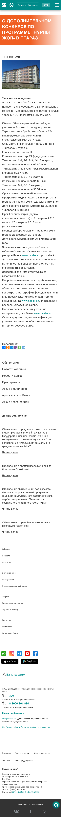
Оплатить (6, 760)
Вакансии (6, 562)
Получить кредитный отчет (14, 585)
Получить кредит (22, 752)
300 (11, 695)
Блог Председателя (24, 760)
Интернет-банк (9, 572)
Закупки (5, 596)
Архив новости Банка (16, 395)
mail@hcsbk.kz (9, 718)
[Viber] (15, 347)
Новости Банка (12, 375)
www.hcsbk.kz (31, 255)
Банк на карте (15, 674)
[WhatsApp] (19, 347)
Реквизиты (7, 626)
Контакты (6, 620)
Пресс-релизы (11, 382)
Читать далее (10, 452)
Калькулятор (8, 579)
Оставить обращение (13, 712)
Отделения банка (10, 633)
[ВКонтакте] (4, 347)
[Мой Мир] (11, 347)
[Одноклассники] (8, 347)
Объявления (10, 362)
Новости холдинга (14, 369)
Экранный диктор (10, 609)
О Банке (6, 549)
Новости (6, 555)
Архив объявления (14, 388)
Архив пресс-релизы (15, 402)
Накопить (6, 752)
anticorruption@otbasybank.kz (25, 791)
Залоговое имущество (12, 602)
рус (46, 5)
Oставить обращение (28, 5)
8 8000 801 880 (19, 703)
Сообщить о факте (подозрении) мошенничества (26, 727)
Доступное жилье (42, 752)
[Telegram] (23, 347)
